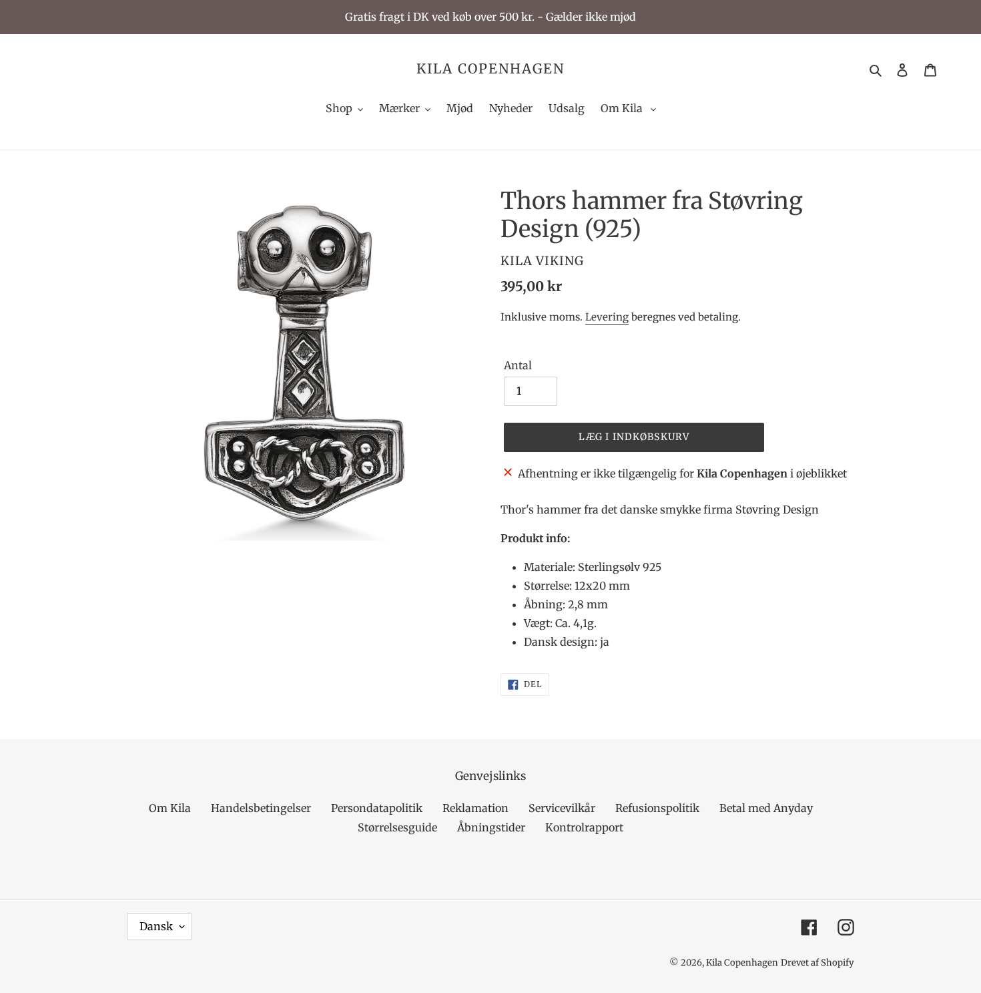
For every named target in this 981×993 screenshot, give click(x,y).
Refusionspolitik (657, 808)
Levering (607, 317)
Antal (518, 365)
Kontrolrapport (584, 827)
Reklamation (475, 808)
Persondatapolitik (376, 808)
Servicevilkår (562, 808)
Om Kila (170, 808)
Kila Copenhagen (490, 69)
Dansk (156, 926)
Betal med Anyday (766, 808)
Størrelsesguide (397, 827)
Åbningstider (491, 827)
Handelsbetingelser (261, 808)
